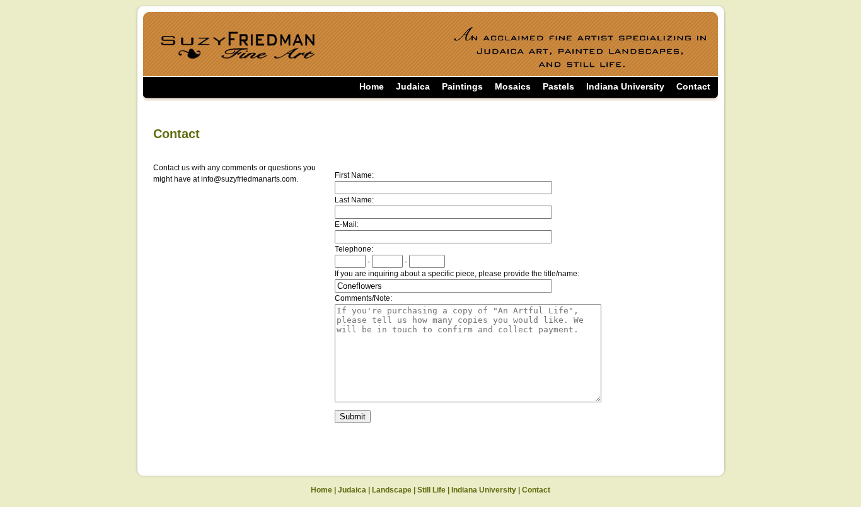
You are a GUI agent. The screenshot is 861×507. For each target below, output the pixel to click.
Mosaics (513, 86)
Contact (693, 86)
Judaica (413, 86)
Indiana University (625, 86)
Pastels (558, 86)
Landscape (392, 490)
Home (371, 86)
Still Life (431, 490)
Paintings (462, 86)
